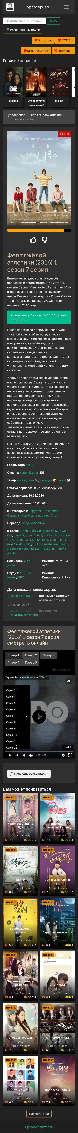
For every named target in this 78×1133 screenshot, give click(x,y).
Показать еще (39, 1113)
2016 (29, 465)
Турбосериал (37, 7)
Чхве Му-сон (48, 539)
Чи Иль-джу (22, 544)
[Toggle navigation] (66, 7)
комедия (45, 480)
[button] (22, 614)
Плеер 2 (31, 655)
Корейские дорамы (35, 515)
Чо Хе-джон (16, 539)
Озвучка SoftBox (33, 523)
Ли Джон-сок (46, 530)
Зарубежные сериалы (45, 511)
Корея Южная (29, 472)
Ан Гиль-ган (56, 544)
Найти (53, 21)
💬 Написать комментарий (29, 774)
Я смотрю (63, 669)
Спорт (55, 515)
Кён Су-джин (43, 535)
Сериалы (13, 515)
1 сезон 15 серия (19, 610)
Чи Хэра (23, 548)
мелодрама (25, 480)
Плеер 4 (13, 662)
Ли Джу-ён (28, 530)
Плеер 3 (48, 655)
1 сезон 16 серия (19, 595)
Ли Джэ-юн (62, 535)
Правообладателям (39, 1127)
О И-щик (32, 539)
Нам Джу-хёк (22, 535)
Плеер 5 (31, 662)
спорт (62, 480)
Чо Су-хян (39, 544)
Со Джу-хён (48, 548)
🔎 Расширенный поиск (23, 29)
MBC (20, 577)
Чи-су (34, 548)
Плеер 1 (13, 655)
